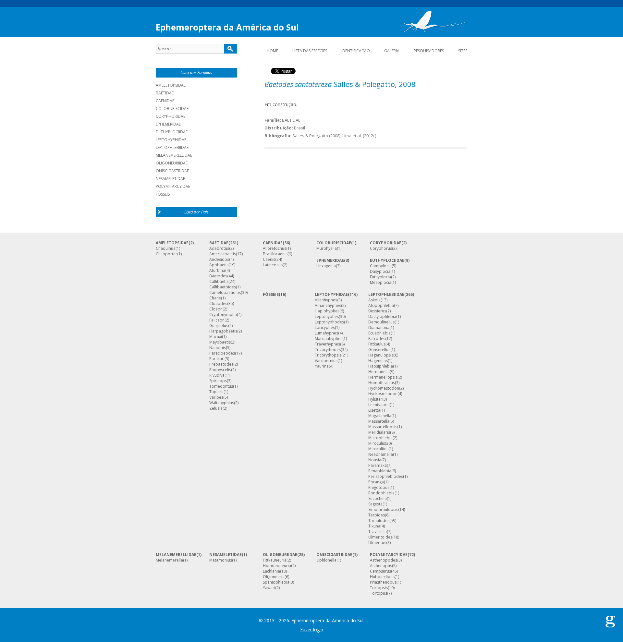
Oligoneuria (274, 577)
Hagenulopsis (381, 355)
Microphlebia (380, 438)
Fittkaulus (376, 344)
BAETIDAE (165, 93)
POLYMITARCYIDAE (173, 186)
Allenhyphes (326, 300)
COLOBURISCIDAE (172, 108)
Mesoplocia (380, 283)
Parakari (217, 359)
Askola (374, 300)
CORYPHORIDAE (170, 116)
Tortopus (378, 593)
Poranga (376, 482)
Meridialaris (379, 432)
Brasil (299, 128)
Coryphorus (381, 248)
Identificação (355, 51)
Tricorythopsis (328, 355)
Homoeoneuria (277, 566)
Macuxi (215, 337)
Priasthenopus (383, 582)
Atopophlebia (381, 306)
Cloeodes (218, 304)
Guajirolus (218, 326)
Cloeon (216, 309)
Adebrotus (219, 248)
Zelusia (216, 408)
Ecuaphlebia (379, 333)
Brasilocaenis (275, 254)
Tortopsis (379, 588)
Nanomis (217, 348)
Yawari (269, 588)
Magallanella (379, 416)
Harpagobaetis (223, 331)
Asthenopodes (383, 560)
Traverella (377, 532)
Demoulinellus (381, 322)
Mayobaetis (220, 342)
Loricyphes (325, 328)
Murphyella (326, 248)
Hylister (375, 399)
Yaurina (322, 366)
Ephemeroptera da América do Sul (227, 27)
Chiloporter (166, 254)
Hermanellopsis (382, 377)
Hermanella (379, 372)
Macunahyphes (328, 339)
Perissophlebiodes (385, 476)
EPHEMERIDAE (168, 124)
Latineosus (273, 265)
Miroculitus (378, 449)
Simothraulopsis (383, 510)
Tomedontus (221, 386)
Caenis (269, 259)
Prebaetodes (221, 364)
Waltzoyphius (221, 403)
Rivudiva (217, 375)
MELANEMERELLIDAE (174, 155)
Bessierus (377, 311)
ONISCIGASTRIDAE (172, 171)
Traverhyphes (327, 344)
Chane (215, 298)
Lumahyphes (326, 333)
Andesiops (219, 259)
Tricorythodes (328, 350)
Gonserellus (379, 350)
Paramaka (377, 465)
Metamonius (220, 560)
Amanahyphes (328, 306)
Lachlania (271, 571)
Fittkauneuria (275, 560)
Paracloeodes (222, 353)
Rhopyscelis (220, 370)
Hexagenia (326, 266)
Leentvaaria (379, 405)
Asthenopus (381, 566)
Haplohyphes (327, 311)
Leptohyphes (327, 317)
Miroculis (376, 443)
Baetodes (218, 276)
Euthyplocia (380, 277)
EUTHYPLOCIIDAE (172, 132)
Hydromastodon (383, 388)
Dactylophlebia (382, 317)
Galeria (391, 51)
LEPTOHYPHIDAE (171, 139)
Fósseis (163, 194)
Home (272, 51)
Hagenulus (378, 361)
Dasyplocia (380, 271)
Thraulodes (378, 521)
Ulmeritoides (380, 537)
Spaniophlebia (276, 582)
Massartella (378, 421)
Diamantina (378, 328)
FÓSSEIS (271, 295)
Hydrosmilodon (382, 394)
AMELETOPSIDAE (171, 85)
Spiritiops (218, 381)
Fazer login (311, 629)
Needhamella (380, 454)
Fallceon (217, 320)
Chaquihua (166, 248)
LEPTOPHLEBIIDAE (172, 147)
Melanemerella (169, 560)
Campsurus (380, 571)
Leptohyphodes (329, 322)
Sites (462, 51)
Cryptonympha (223, 315)
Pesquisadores (429, 51)
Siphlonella (326, 560)
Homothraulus (381, 383)
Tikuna (374, 526)
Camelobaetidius (225, 293)
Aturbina (217, 271)
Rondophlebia (381, 493)
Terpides (376, 515)
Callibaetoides (222, 287)
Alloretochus (274, 248)
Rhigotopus (378, 488)
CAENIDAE (165, 100)
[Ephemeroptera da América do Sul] (434, 23)
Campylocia (381, 266)
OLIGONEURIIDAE (172, 163)
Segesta (375, 504)
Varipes (216, 397)
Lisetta (374, 410)
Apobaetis (218, 265)
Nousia (374, 460)
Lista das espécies (309, 51)
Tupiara (216, 392)
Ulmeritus (377, 543)
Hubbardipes (382, 577)
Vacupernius (326, 361)
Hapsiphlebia (380, 366)
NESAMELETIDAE (170, 178)
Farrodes (376, 339)
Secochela (377, 499)
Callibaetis (218, 282)
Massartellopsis (382, 427)
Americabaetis (222, 254)
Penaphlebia (379, 471)
